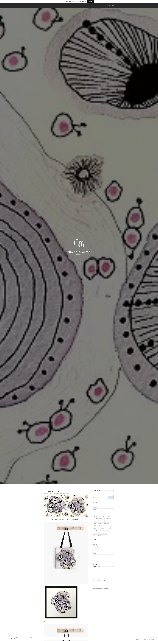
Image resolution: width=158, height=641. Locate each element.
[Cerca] (111, 497)
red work (102, 530)
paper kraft (102, 528)
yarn (94, 535)
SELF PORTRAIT (96, 544)
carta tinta (62, 519)
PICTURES (67, 493)
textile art (96, 533)
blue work (109, 518)
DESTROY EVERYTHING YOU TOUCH (100, 541)
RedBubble (96, 530)
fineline (99, 525)
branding (96, 521)
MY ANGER (95, 553)
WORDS (94, 509)
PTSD (94, 560)
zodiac (104, 535)
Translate (102, 492)
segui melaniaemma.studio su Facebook (101, 588)
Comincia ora (90, 1)
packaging (96, 528)
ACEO (100, 516)
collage (95, 523)
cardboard (101, 521)
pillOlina (108, 528)
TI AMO (94, 555)
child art (107, 521)
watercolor (106, 533)
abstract (95, 516)
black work (102, 518)
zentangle (99, 535)
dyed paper (106, 523)
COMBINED (95, 502)
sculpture (107, 530)
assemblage (96, 518)
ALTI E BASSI (95, 546)
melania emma (60, 493)
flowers (104, 525)
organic (109, 525)
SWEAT (94, 551)
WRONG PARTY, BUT (97, 548)
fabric (95, 525)
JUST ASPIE (95, 557)
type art (101, 533)
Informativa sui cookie (26, 638)
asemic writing (106, 516)
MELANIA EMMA (79, 251)
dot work (100, 523)
